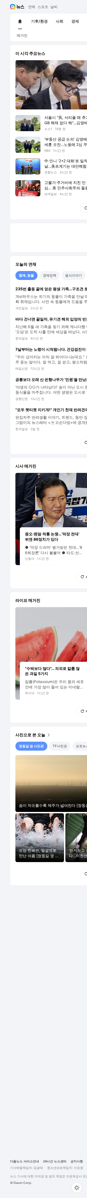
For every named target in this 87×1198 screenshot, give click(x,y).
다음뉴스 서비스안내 (24, 1161)
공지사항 (76, 1161)
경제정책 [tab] (49, 275)
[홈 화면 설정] (77, 1188)
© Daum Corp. (21, 1183)
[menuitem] (20, 21)
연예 (31, 6)
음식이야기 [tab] (73, 275)
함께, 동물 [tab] (26, 275)
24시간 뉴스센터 (54, 1161)
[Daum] (13, 6)
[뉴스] (20, 6)
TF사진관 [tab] (60, 746)
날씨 (54, 6)
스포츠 (42, 6)
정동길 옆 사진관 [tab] (31, 746)
